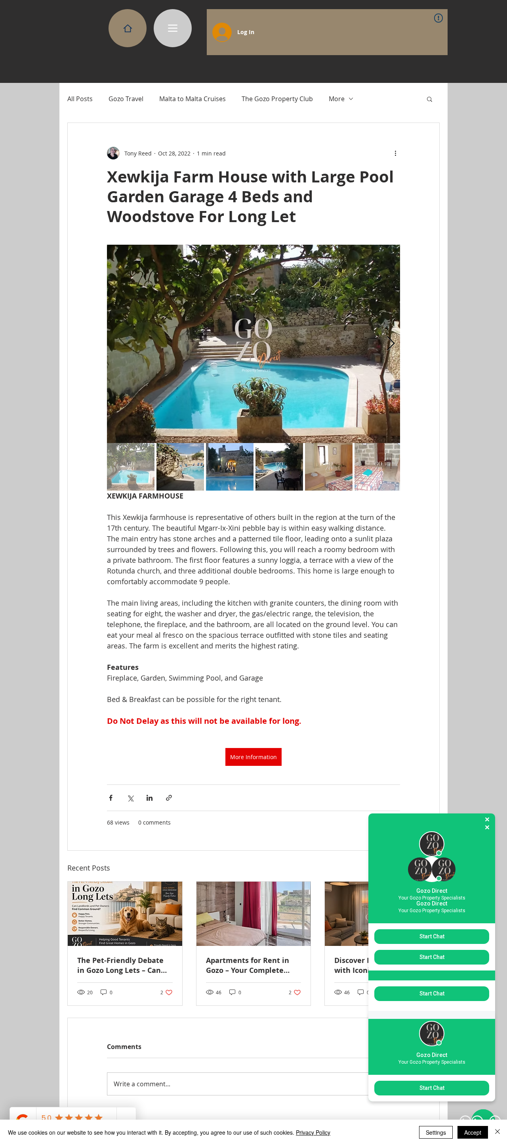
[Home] (128, 28)
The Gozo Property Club (277, 98)
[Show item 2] (180, 467)
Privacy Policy (313, 1132)
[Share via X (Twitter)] (130, 798)
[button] (429, 99)
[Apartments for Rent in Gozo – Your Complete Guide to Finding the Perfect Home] (253, 914)
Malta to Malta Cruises (192, 98)
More (337, 98)
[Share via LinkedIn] (149, 798)
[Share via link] (169, 798)
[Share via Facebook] (110, 798)
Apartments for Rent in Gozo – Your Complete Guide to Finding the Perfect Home (247, 965)
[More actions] (395, 153)
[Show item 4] (279, 467)
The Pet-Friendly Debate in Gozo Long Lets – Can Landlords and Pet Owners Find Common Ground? (124, 965)
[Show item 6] (378, 467)
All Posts (80, 98)
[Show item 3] (230, 467)
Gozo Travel (126, 98)
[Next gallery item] (390, 344)
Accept (472, 1132)
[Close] (497, 1132)
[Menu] (173, 28)
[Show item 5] (329, 467)
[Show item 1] (130, 467)
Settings (436, 1132)
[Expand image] (253, 344)
